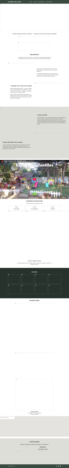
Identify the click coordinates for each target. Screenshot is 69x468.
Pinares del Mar (14, 2)
